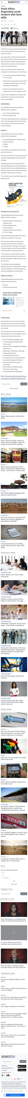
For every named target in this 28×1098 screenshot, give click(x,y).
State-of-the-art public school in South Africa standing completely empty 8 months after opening (13, 442)
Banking (3, 729)
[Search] (26, 2)
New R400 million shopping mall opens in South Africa (12, 494)
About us (4, 1065)
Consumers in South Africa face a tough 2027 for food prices (13, 860)
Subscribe (23, 384)
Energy (3, 414)
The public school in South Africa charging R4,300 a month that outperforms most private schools (13, 808)
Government (4, 438)
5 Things (3, 1011)
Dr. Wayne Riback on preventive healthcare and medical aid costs (11, 943)
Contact (4, 1070)
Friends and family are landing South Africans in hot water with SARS (12, 545)
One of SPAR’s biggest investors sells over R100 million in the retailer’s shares (14, 834)
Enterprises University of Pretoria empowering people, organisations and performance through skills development (13, 650)
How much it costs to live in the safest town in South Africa (13, 1036)
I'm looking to (5, 877)
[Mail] (14, 24)
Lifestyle (3, 856)
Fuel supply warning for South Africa (13, 1006)
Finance (3, 6)
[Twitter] (5, 24)
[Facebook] (2, 24)
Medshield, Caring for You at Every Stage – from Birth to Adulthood (13, 624)
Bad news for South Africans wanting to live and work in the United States (14, 998)
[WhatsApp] (11, 24)
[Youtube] (14, 1079)
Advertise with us (7, 1068)
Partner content (6, 572)
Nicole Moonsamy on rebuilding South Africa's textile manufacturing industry (13, 920)
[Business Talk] (19, 1079)
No (3, 875)
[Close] (26, 1091)
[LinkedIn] (8, 24)
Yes (3, 872)
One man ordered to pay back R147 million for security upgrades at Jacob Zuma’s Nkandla (13, 519)
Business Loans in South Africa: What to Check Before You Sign (12, 600)
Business (3, 464)
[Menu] (2, 2)
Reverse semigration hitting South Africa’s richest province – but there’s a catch (13, 1026)
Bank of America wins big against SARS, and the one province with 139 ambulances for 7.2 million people (13, 1015)
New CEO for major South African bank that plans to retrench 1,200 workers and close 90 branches (13, 733)
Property (3, 491)
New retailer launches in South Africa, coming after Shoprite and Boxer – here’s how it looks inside (13, 468)
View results (14, 884)
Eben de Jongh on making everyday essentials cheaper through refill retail (13, 966)
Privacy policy (6, 1072)
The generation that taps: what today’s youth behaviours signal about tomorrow (12, 702)
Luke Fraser (4, 21)
